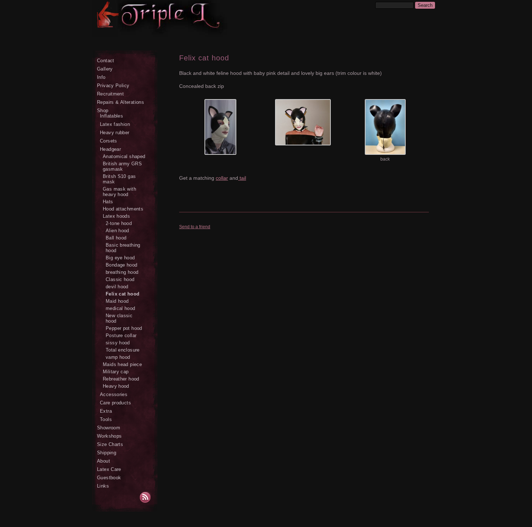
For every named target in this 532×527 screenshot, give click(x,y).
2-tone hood (119, 223)
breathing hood (122, 272)
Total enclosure (123, 350)
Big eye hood (120, 257)
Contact (105, 60)
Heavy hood (116, 386)
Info (101, 77)
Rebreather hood (121, 379)
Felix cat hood (122, 294)
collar (222, 178)
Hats (108, 201)
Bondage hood (122, 265)
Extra (106, 411)
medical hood (120, 308)
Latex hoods (116, 216)
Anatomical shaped (124, 156)
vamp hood (118, 357)
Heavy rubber (115, 132)
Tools (106, 419)
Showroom (108, 427)
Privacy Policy (113, 85)
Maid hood (117, 301)
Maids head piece (122, 364)
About (103, 461)
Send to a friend (194, 227)
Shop (103, 110)
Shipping (106, 452)
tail (242, 178)
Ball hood (116, 238)
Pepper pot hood (124, 328)
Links (103, 486)
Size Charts (110, 444)
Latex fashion (115, 124)
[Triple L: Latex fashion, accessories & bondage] (146, 22)
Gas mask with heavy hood (119, 191)
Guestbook (109, 477)
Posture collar (121, 335)
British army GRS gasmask (122, 166)
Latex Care (109, 469)
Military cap (116, 371)
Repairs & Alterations (120, 102)
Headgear (110, 149)
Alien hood (117, 230)
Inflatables (111, 116)
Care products (115, 402)
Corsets (108, 141)
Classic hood (120, 279)
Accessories (113, 394)
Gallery (105, 69)
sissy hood (118, 342)
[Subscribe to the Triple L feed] (148, 498)
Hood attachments (123, 209)
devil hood (117, 286)
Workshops (109, 436)
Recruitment (110, 94)
